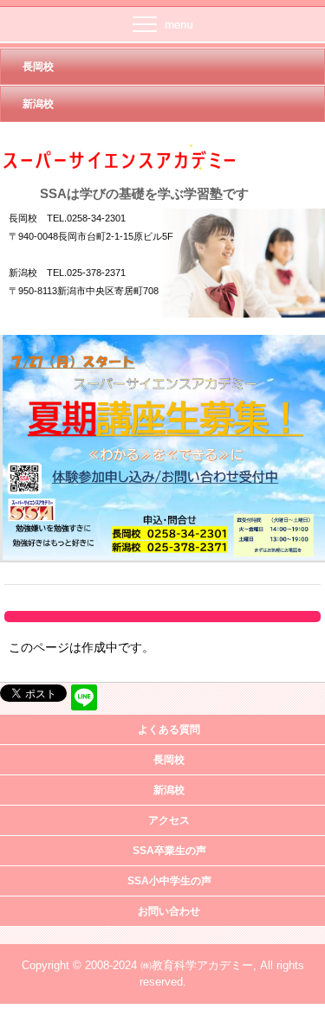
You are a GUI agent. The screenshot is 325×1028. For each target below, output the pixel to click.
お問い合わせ (169, 911)
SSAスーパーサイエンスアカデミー (156, 157)
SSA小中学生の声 (169, 881)
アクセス (169, 820)
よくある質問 (169, 729)
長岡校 (38, 67)
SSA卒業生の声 (169, 851)
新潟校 (38, 104)
